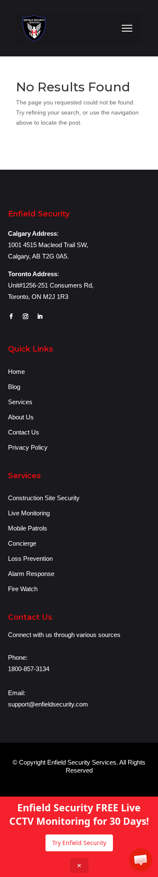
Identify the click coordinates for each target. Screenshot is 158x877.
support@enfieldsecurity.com (48, 704)
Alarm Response (31, 573)
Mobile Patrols (27, 528)
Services (20, 401)
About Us (21, 417)
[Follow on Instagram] (25, 316)
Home (16, 371)
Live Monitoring (29, 513)
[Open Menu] (127, 28)
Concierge (22, 543)
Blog (14, 386)
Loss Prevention (30, 558)
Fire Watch (22, 588)
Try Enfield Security (79, 843)
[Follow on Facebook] (11, 316)
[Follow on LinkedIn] (40, 316)
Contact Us (23, 432)
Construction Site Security (44, 497)
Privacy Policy (28, 447)
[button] (140, 859)
